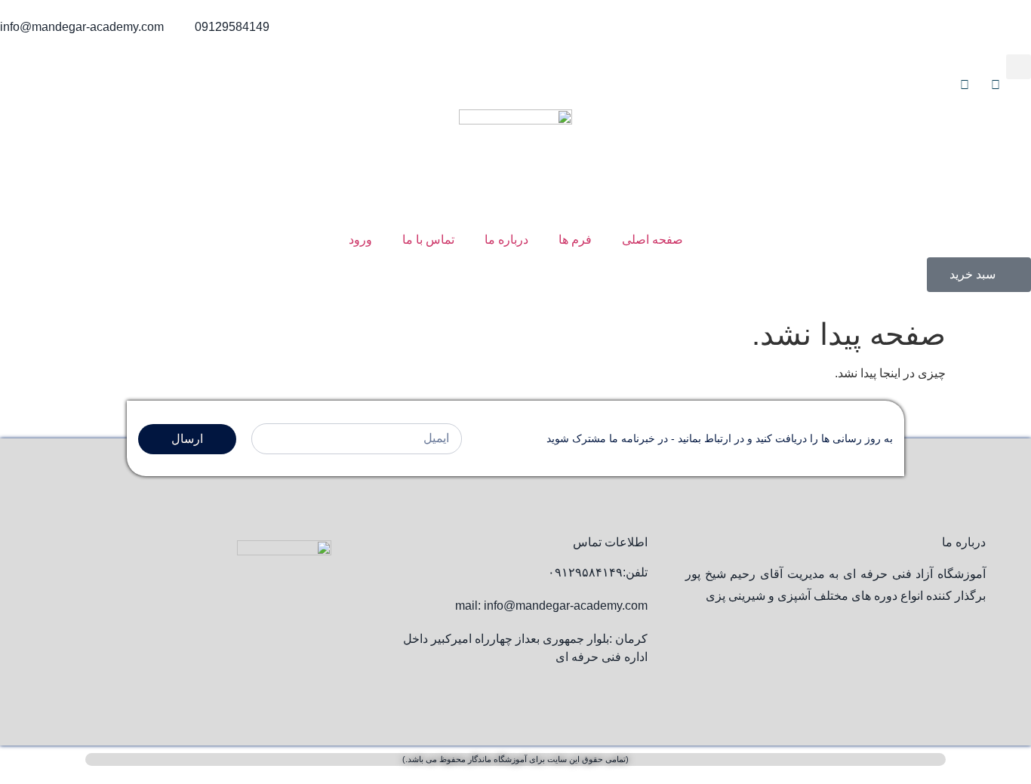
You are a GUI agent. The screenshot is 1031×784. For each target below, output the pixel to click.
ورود (360, 239)
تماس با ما (428, 239)
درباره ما (506, 239)
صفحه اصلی (652, 239)
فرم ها (575, 239)
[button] (1018, 66)
